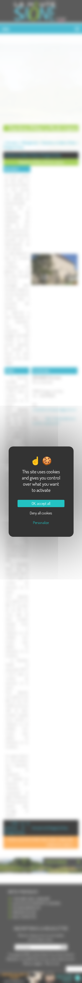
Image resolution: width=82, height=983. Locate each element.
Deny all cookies (41, 513)
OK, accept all (41, 503)
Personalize (41, 522)
